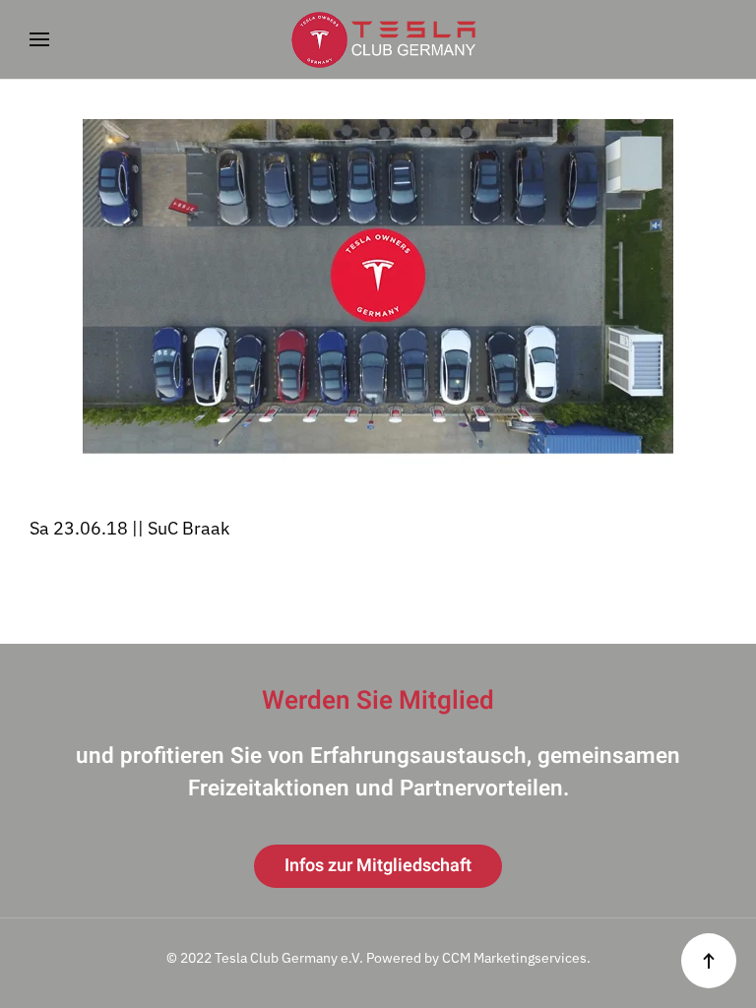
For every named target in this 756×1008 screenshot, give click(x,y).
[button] (39, 39)
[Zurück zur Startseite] (378, 39)
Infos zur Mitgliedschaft (378, 865)
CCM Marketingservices (514, 958)
